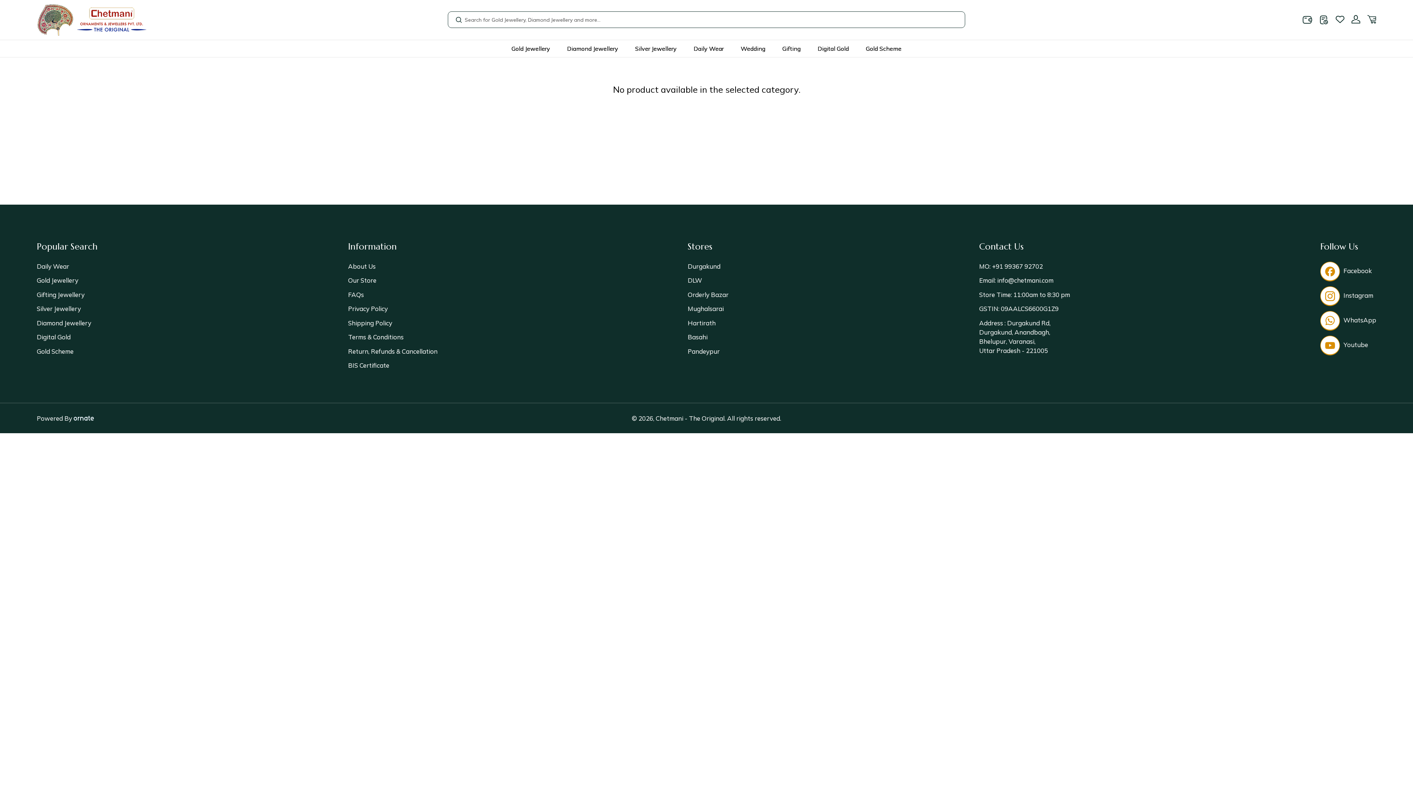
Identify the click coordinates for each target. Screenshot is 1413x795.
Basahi (698, 337)
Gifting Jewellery (61, 294)
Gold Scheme (884, 48)
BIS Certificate (368, 365)
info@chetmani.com (1024, 280)
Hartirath (702, 323)
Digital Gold (833, 48)
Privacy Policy (368, 308)
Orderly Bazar (708, 294)
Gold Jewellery (530, 48)
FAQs (356, 294)
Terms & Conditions (376, 337)
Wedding (753, 48)
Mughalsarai (706, 308)
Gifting (791, 48)
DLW (695, 280)
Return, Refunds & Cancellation (393, 351)
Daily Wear (709, 48)
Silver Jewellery (656, 48)
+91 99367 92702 (1017, 266)
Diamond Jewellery (592, 48)
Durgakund (704, 266)
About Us (362, 266)
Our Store (362, 280)
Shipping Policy (370, 323)
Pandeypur (704, 351)
